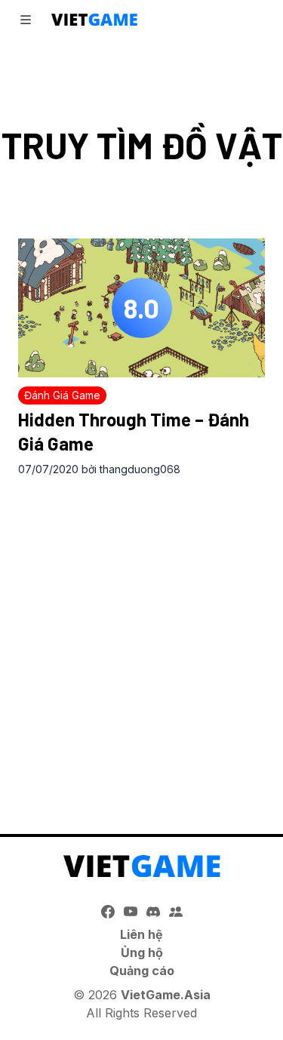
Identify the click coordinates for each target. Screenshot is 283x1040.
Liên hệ (141, 934)
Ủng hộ (142, 952)
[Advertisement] (141, 639)
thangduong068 (140, 469)
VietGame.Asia (166, 994)
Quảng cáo (141, 970)
